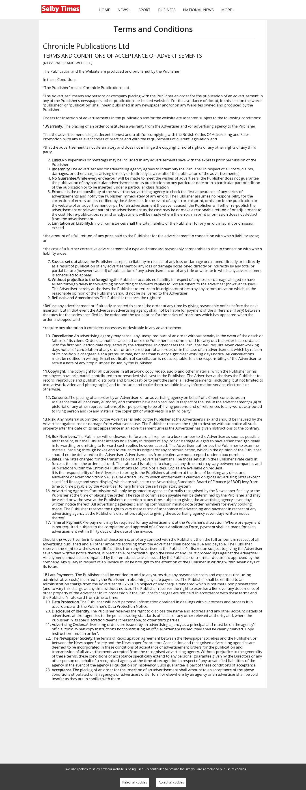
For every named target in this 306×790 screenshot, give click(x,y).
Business (167, 9)
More (228, 9)
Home (104, 9)
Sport (145, 9)
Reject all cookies (134, 782)
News (124, 9)
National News (198, 9)
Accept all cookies (171, 782)
